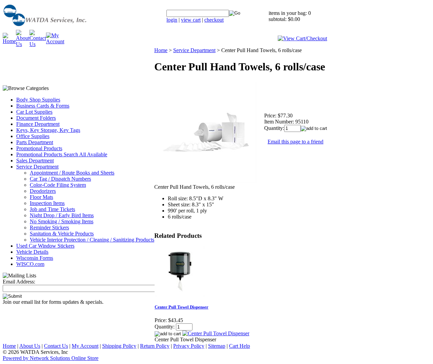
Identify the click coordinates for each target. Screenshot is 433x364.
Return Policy (154, 346)
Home (160, 50)
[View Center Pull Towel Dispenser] (215, 333)
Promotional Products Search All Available (61, 154)
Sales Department (35, 160)
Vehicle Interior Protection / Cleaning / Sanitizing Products (92, 240)
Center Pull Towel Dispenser (181, 307)
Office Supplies (32, 136)
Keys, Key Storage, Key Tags (48, 130)
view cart (191, 20)
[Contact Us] (37, 44)
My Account (85, 346)
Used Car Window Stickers (45, 246)
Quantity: (274, 128)
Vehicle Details (32, 252)
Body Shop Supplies (38, 100)
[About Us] (22, 44)
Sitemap (216, 346)
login (171, 20)
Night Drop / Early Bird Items (62, 215)
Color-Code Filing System (58, 185)
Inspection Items (47, 203)
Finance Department (38, 124)
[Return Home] (62, 28)
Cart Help (239, 346)
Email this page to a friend (295, 141)
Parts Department (34, 142)
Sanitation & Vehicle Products (62, 233)
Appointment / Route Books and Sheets (72, 173)
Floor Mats (41, 197)
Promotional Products (39, 148)
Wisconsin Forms (34, 258)
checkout (214, 20)
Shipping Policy (119, 346)
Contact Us (56, 346)
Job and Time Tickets (52, 209)
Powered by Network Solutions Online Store (50, 358)
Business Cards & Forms (42, 106)
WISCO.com (30, 264)
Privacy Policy (188, 346)
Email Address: (19, 282)
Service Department (37, 166)
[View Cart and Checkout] (302, 38)
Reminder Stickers (49, 227)
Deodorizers (43, 191)
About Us (29, 346)
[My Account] (55, 41)
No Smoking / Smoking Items (61, 221)
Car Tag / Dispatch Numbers (60, 179)
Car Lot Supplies (34, 112)
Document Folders (36, 118)
